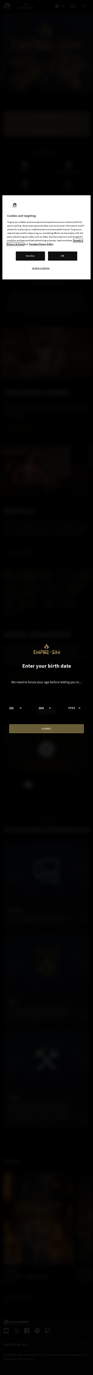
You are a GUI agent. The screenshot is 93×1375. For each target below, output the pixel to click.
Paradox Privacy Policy (41, 244)
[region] (46, 237)
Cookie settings (41, 268)
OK (62, 255)
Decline (30, 255)
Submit (46, 728)
